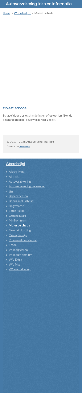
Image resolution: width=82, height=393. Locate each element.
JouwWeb (24, 146)
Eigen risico (16, 210)
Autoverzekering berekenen (27, 186)
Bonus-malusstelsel (21, 201)
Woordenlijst (22, 13)
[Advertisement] (41, 59)
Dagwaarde (16, 206)
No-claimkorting (20, 230)
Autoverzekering (20, 181)
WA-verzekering (20, 269)
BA (11, 191)
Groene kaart (17, 215)
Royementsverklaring (23, 240)
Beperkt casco (18, 196)
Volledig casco (18, 249)
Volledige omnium (20, 254)
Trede (13, 244)
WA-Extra (15, 259)
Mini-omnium (18, 220)
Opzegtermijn (18, 235)
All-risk (13, 176)
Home (6, 13)
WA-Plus (14, 264)
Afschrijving (17, 171)
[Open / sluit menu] (78, 4)
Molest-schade (43, 13)
